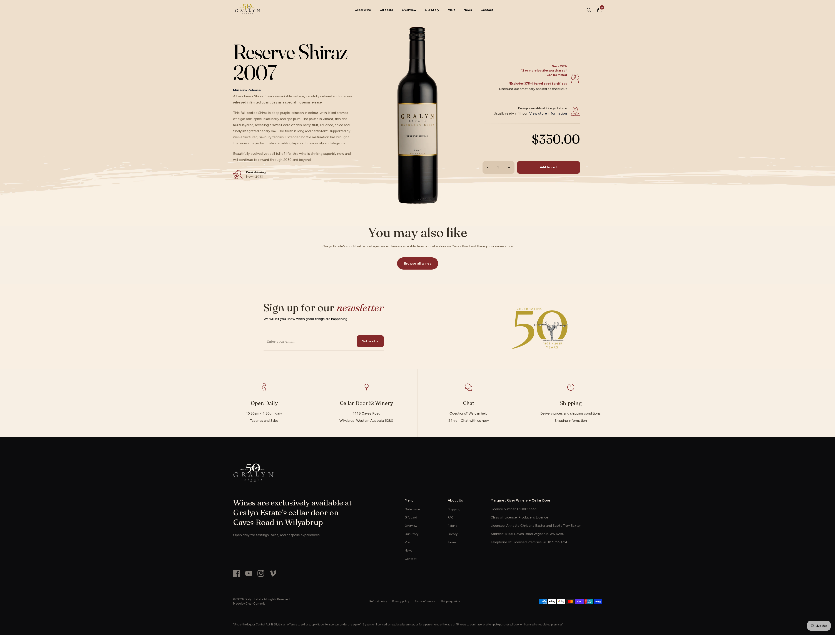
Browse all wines (417, 263)
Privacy (453, 534)
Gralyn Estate (253, 599)
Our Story (432, 10)
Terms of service (425, 601)
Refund (453, 526)
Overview (409, 10)
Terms (452, 542)
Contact (487, 10)
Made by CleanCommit (249, 603)
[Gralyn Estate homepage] (247, 10)
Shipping (454, 509)
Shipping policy (450, 601)
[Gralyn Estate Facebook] (236, 573)
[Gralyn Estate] (417, 472)
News (468, 10)
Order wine (363, 10)
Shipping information (571, 420)
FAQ (451, 517)
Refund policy (378, 601)
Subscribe (370, 341)
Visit (451, 10)
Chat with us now (475, 420)
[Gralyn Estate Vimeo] (273, 573)
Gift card (386, 10)
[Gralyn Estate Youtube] (248, 573)
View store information (548, 113)
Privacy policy (400, 601)
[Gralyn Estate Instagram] (260, 573)
